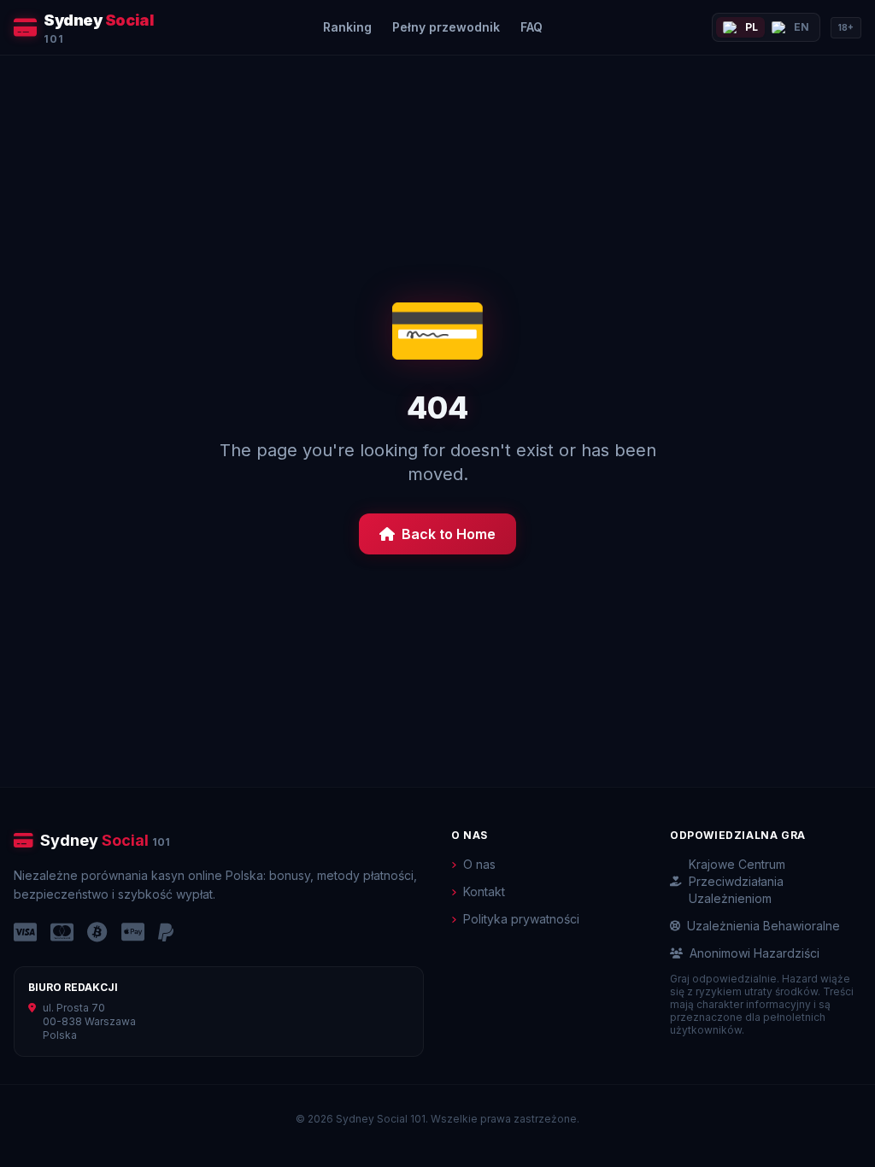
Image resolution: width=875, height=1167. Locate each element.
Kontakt (484, 891)
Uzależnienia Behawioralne (763, 925)
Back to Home (449, 533)
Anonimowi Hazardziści (754, 953)
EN (801, 27)
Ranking (347, 27)
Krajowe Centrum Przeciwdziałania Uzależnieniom (737, 881)
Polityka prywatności (521, 919)
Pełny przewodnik (446, 27)
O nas (479, 864)
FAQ (531, 27)
